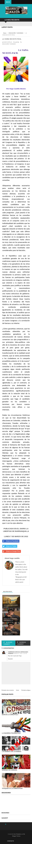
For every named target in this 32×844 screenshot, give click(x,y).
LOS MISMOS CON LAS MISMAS (11, 751)
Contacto (10, 841)
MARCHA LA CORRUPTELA (10, 714)
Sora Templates (17, 834)
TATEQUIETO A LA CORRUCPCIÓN (12, 788)
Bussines (5, 813)
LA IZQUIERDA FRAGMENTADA (11, 733)
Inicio (8, 2)
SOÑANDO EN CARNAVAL (9, 770)
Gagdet (5, 818)
